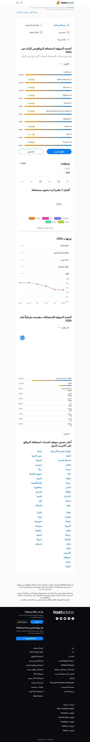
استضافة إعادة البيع (36, 691)
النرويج (68, 526)
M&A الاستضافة (30, 638)
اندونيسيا (38, 521)
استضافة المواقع (37, 656)
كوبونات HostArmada (66, 717)
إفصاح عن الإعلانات (22, 12)
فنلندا (68, 512)
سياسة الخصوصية (67, 687)
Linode (68, 126)
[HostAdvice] (65, 2)
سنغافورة (38, 487)
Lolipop (68, 72)
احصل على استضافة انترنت (64, 674)
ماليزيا (39, 512)
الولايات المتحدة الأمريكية (64, 378)
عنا (73, 652)
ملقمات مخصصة (37, 687)
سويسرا (38, 465)
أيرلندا (39, 451)
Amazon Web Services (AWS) (59, 111)
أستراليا (39, 460)
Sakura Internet (64, 79)
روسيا (70, 414)
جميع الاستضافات (59, 25)
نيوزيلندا (38, 526)
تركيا (40, 469)
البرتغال (39, 505)
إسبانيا (68, 500)
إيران (40, 517)
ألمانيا (70, 383)
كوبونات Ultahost (68, 726)
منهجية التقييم (33, 12)
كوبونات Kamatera (67, 713)
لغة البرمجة (61, 39)
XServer (67, 87)
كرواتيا (39, 539)
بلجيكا (68, 521)
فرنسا (70, 399)
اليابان (70, 393)
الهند (40, 500)
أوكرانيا (68, 539)
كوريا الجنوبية (36, 483)
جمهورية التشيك (35, 474)
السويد (39, 478)
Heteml (68, 103)
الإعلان (71, 678)
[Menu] (17, 2)
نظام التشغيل (34, 32)
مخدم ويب (62, 32)
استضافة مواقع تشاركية (34, 665)
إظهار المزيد (59, 151)
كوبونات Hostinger (67, 722)
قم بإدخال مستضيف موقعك (64, 669)
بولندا (68, 505)
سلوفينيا (38, 530)
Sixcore (67, 142)
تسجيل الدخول (22, 622)
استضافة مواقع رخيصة (35, 669)
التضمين (31, 151)
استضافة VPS (38, 674)
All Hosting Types (36, 652)
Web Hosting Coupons (65, 708)
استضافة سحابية (37, 682)
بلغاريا (68, 562)
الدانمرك (67, 496)
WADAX (67, 119)
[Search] (21, 2)
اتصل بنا (71, 656)
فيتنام (68, 544)
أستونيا (39, 535)
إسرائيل (38, 544)
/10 (29, 79)
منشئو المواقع (38, 696)
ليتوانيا (68, 566)
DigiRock (67, 95)
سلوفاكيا (67, 557)
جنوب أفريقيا (37, 456)
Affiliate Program (67, 665)
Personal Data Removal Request (62, 682)
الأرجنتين (67, 553)
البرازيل (38, 492)
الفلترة (66, 64)
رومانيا (68, 535)
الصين (70, 419)
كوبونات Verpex (68, 730)
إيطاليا (70, 424)
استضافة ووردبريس (36, 661)
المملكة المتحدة (67, 388)
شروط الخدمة (69, 691)
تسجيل (37, 622)
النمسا (39, 496)
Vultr (69, 134)
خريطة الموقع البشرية (66, 661)
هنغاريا (68, 517)
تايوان (68, 530)
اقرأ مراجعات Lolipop (45, 228)
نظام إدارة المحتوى (32, 25)
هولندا (70, 409)
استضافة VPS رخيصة (35, 678)
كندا (70, 404)
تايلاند (68, 548)
